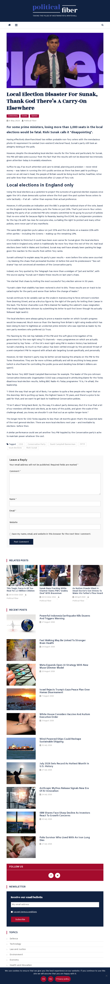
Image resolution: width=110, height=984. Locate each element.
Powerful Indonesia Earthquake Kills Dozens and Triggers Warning (65, 617)
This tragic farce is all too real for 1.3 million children (21, 589)
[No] (106, 975)
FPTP (82, 444)
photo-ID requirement (18, 143)
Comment (15, 471)
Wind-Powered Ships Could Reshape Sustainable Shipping (60, 740)
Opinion (34, 116)
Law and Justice (18, 949)
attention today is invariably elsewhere (31, 160)
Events (24, 116)
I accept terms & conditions (25, 912)
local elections (15, 448)
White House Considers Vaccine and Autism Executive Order (65, 715)
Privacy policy (62, 979)
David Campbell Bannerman (62, 444)
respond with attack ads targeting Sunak (52, 350)
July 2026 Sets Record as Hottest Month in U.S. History (64, 765)
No (50, 979)
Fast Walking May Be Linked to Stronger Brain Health (63, 642)
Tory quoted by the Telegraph (34, 271)
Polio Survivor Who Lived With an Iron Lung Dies (65, 839)
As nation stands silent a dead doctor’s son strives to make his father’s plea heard (87, 591)
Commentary (13, 116)
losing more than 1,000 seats (65, 127)
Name (12, 499)
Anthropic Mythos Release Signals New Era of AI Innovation (64, 789)
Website (13, 522)
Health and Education (21, 965)
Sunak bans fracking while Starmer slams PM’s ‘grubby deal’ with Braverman (54, 591)
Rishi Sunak (31, 448)
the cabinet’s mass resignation (84, 305)
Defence (14, 938)
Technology (15, 944)
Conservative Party (36, 444)
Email (12, 511)
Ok (43, 979)
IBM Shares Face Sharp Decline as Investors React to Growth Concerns (65, 814)
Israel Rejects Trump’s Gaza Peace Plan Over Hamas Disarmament (65, 691)
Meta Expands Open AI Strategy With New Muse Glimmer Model (64, 666)
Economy (14, 960)
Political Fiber (30, 121)
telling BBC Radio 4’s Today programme (58, 381)
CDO (21, 444)
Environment (16, 954)
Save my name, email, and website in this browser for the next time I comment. (51, 534)
